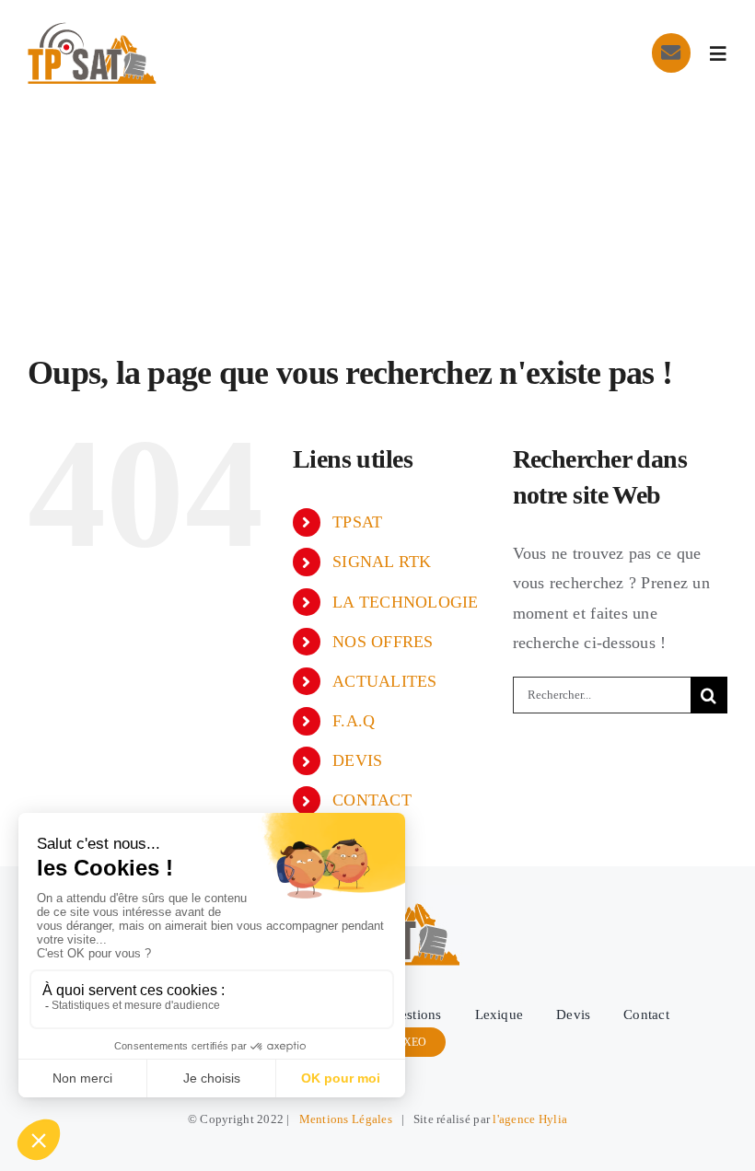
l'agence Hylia (530, 1119)
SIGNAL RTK (382, 561)
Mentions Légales (345, 1119)
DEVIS (357, 760)
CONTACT (372, 800)
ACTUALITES (384, 681)
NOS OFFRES (383, 641)
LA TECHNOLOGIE (405, 602)
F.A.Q (353, 721)
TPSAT (357, 522)
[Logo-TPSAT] (92, 30)
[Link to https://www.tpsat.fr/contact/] (671, 52)
